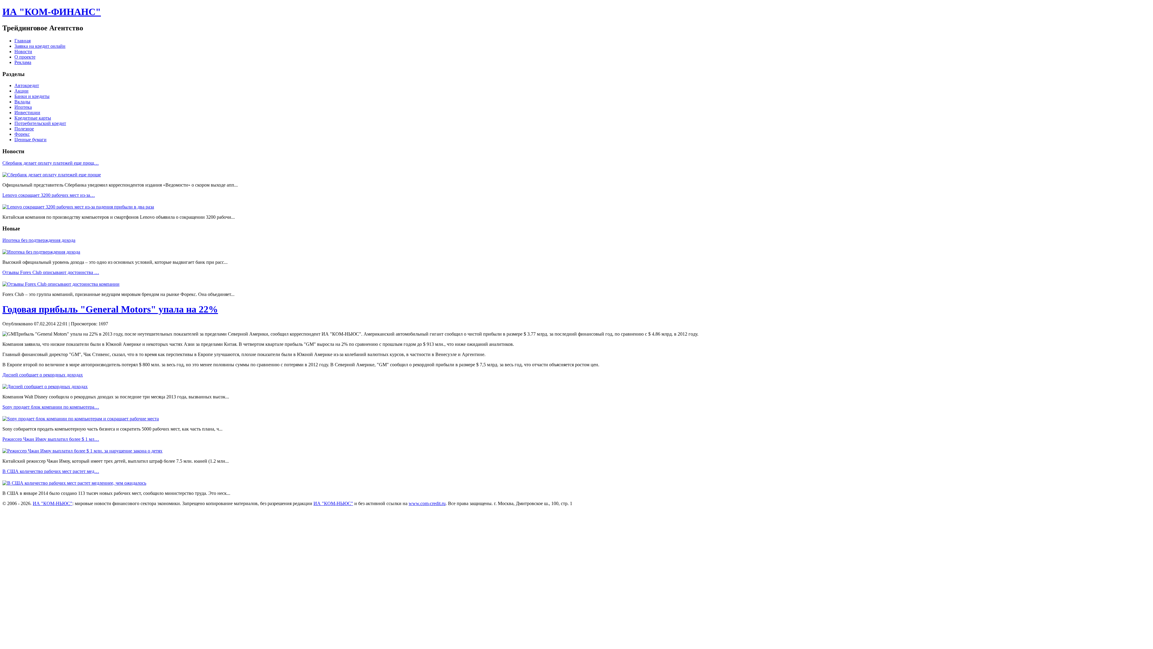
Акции (21, 90)
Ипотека (23, 107)
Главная (22, 40)
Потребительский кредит (40, 123)
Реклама (22, 62)
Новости (23, 51)
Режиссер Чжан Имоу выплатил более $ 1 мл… (50, 439)
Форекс (22, 134)
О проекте (24, 56)
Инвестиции (27, 112)
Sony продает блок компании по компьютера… (50, 407)
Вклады (22, 101)
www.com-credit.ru (427, 503)
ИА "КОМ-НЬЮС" (52, 503)
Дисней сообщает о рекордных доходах (42, 374)
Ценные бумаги (30, 139)
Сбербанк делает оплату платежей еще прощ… (50, 163)
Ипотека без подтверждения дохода (38, 240)
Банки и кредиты (32, 96)
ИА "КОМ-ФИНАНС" (51, 11)
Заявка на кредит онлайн (39, 46)
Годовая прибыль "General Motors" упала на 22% (110, 309)
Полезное (24, 128)
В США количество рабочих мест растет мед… (50, 471)
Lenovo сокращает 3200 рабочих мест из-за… (48, 195)
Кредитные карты (32, 117)
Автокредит (26, 85)
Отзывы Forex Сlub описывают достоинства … (50, 272)
